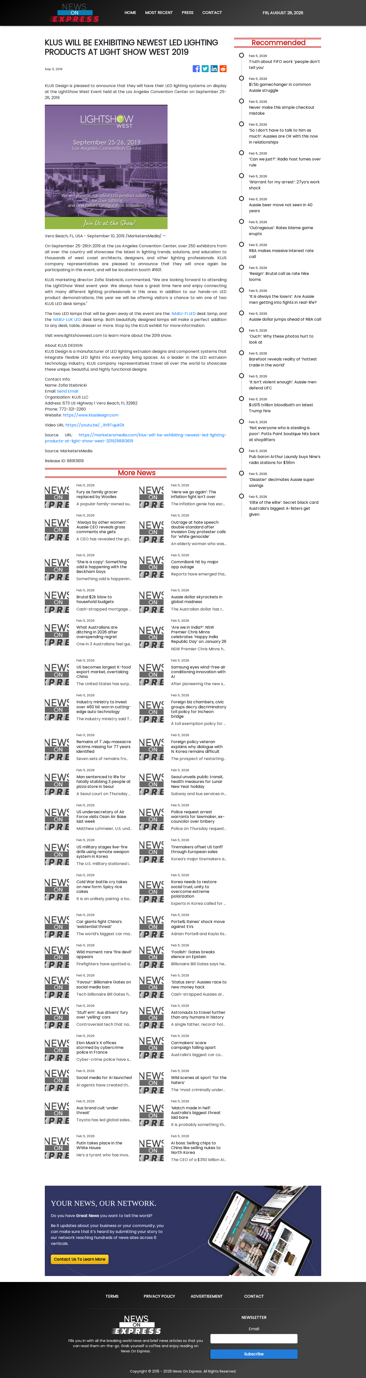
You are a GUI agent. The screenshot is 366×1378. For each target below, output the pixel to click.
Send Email (67, 391)
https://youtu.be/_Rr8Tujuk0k (94, 425)
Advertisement (207, 1296)
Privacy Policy (159, 1296)
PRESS (187, 12)
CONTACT (212, 12)
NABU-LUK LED (67, 319)
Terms (112, 1296)
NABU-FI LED (183, 313)
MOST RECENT (159, 12)
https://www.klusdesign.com (91, 415)
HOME (130, 12)
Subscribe (254, 1354)
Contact (254, 1296)
